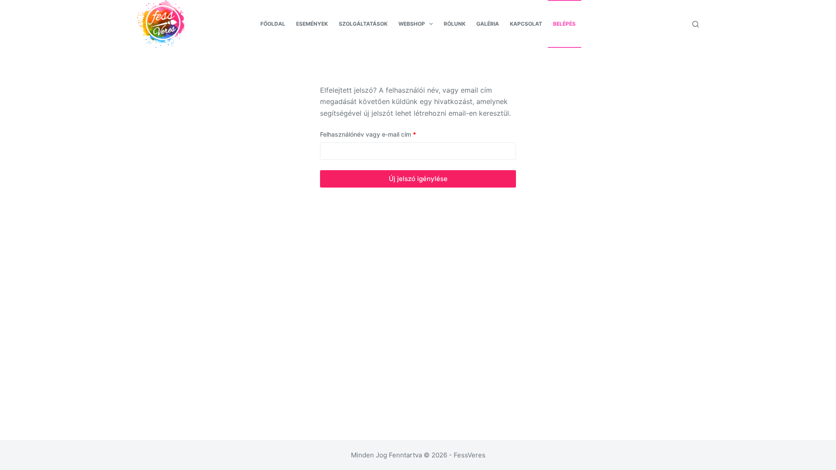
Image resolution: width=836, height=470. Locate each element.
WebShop (411, 23)
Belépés (564, 23)
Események (312, 23)
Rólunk (454, 23)
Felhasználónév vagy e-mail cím (380, 134)
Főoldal (272, 23)
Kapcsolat (526, 23)
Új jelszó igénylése (418, 179)
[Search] (695, 24)
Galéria (487, 23)
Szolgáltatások (363, 23)
